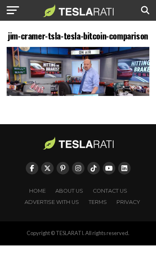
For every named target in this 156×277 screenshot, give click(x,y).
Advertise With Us (52, 202)
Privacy (128, 202)
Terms (98, 202)
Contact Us (110, 191)
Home (37, 191)
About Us (69, 191)
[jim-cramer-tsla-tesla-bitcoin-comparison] (78, 94)
